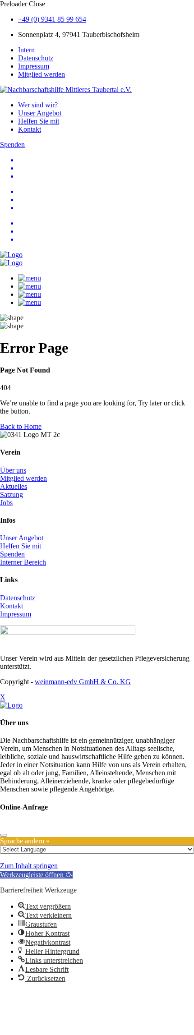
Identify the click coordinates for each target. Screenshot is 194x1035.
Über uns (13, 470)
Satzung (11, 494)
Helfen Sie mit (38, 121)
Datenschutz (35, 58)
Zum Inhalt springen (29, 865)
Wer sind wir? (38, 105)
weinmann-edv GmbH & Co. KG (83, 681)
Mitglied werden (41, 74)
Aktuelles (13, 486)
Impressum (33, 66)
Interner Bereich (23, 562)
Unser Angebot (39, 113)
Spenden (12, 554)
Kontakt (29, 129)
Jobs (6, 502)
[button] (36, 875)
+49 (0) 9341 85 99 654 (52, 19)
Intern (26, 50)
